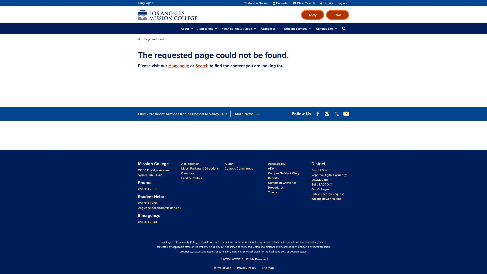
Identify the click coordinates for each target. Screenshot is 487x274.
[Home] (179, 14)
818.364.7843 (147, 222)
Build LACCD (320, 184)
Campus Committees (239, 168)
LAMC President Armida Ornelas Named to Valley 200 (182, 114)
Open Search (344, 28)
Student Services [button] (295, 28)
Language (144, 3)
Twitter (337, 114)
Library (328, 3)
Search (201, 66)
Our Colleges (320, 189)
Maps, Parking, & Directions (200, 168)
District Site (319, 170)
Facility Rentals (191, 178)
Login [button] (341, 3)
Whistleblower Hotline (326, 199)
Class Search (306, 3)
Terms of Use (222, 268)
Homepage (178, 66)
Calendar (282, 3)
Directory (187, 173)
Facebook (318, 114)
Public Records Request (327, 194)
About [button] (185, 28)
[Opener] (483, 117)
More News (244, 114)
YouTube (346, 114)
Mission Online (257, 3)
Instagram (327, 114)
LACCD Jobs (319, 180)
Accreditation (190, 164)
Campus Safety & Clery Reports (283, 175)
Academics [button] (268, 28)
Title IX (273, 192)
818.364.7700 (147, 203)
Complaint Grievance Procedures (282, 185)
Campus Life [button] (324, 28)
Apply (313, 15)
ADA (271, 168)
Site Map (268, 268)
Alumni (229, 164)
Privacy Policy (246, 268)
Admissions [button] (205, 28)
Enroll (337, 15)
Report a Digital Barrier (327, 175)
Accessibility (276, 164)
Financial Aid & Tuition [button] (237, 28)
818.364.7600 (147, 189)
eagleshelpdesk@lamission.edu (159, 208)
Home (139, 39)
